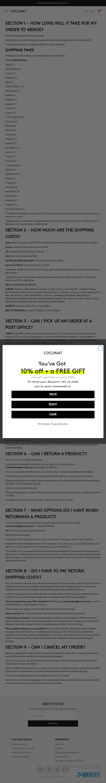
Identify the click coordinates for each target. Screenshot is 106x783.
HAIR (53, 414)
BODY (53, 404)
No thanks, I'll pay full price (53, 424)
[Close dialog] (100, 348)
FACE (53, 394)
